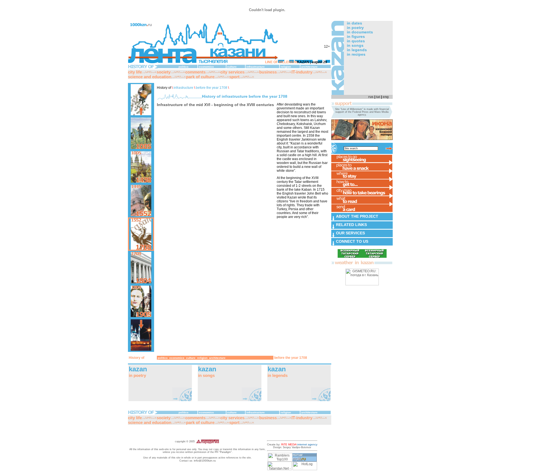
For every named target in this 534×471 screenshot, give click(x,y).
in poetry (355, 27)
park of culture (200, 76)
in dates (354, 23)
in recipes (356, 54)
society (163, 72)
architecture (309, 66)
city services (232, 72)
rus (371, 97)
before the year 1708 (211, 88)
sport (234, 76)
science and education (149, 76)
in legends (357, 50)
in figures (356, 36)
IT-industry (301, 72)
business (268, 72)
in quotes (356, 41)
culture (232, 66)
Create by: (292, 444)
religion (286, 66)
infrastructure (255, 66)
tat (378, 97)
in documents (360, 32)
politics (184, 66)
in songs (355, 45)
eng (386, 97)
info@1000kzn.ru (205, 460)
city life (135, 72)
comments (195, 72)
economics (206, 66)
